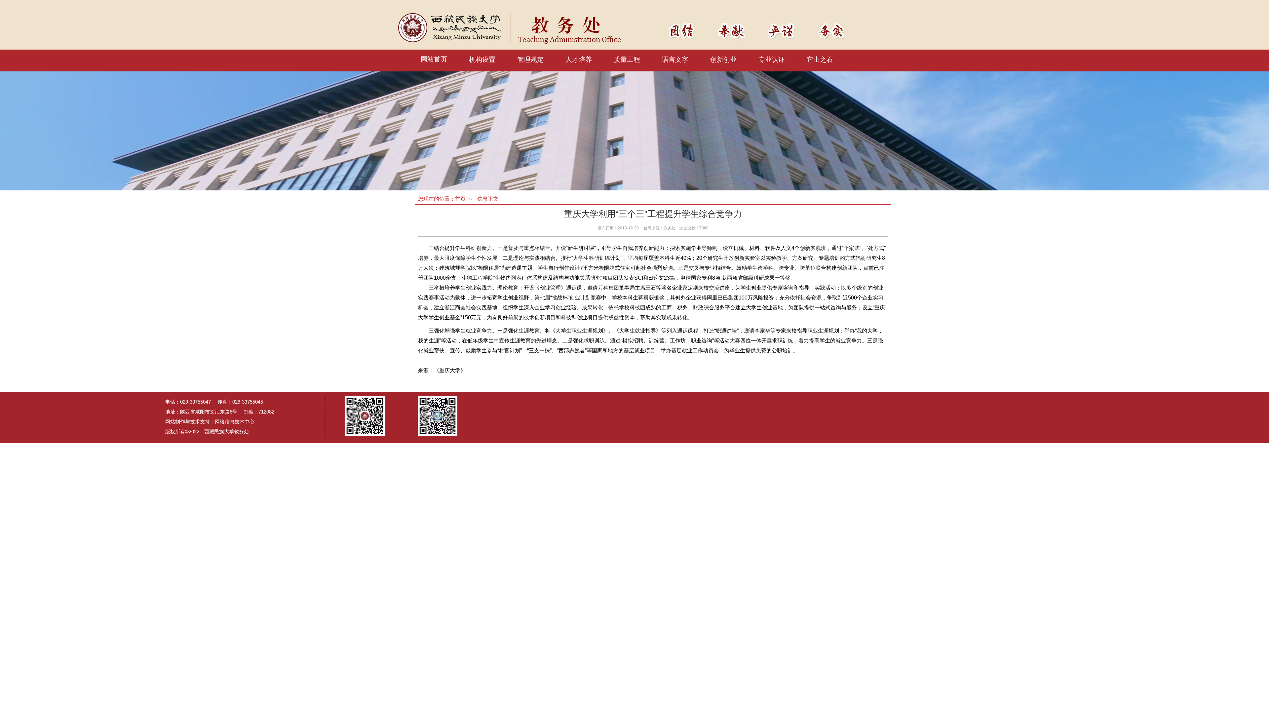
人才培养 (578, 59)
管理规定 (530, 59)
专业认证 (771, 59)
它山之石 (820, 59)
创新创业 (723, 59)
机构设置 (482, 59)
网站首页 (434, 59)
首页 (460, 199)
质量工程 (627, 59)
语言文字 (675, 59)
